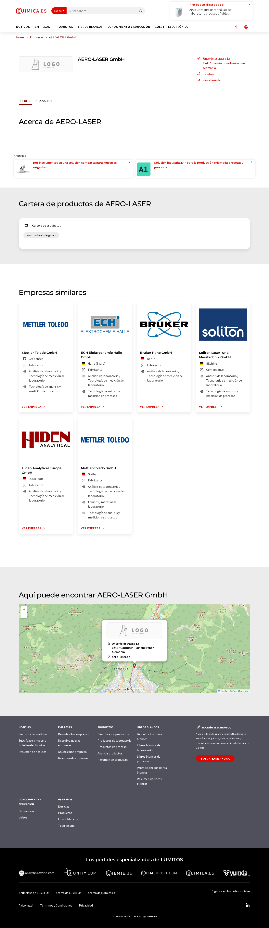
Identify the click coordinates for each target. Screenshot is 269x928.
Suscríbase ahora (215, 758)
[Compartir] (236, 27)
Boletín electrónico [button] (171, 27)
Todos (58, 11)
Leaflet (224, 691)
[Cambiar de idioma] (246, 27)
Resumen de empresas (73, 758)
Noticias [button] (23, 27)
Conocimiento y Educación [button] (129, 27)
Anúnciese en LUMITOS (34, 893)
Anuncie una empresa (72, 752)
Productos (43, 101)
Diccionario (26, 811)
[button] (134, 665)
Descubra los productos (113, 734)
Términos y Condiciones (56, 905)
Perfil (25, 101)
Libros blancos (68, 819)
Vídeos (23, 817)
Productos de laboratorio (114, 740)
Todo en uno (66, 826)
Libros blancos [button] (90, 27)
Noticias (63, 806)
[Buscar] (141, 11)
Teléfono (209, 74)
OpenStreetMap (240, 691)
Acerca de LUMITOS (69, 893)
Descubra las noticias (33, 734)
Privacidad (86, 905)
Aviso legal (26, 905)
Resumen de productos (112, 760)
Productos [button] (64, 27)
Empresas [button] (42, 27)
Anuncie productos (109, 753)
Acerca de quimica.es (101, 893)
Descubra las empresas (73, 734)
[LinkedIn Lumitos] (247, 905)
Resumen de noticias (32, 752)
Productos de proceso (112, 747)
